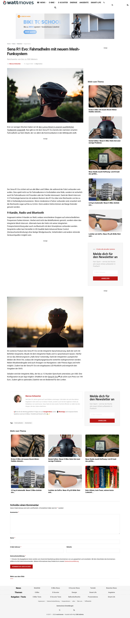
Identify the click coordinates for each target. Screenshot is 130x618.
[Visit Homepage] (18, 2)
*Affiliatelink (87, 601)
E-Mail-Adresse (15, 547)
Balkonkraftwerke (74, 597)
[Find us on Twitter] (112, 5)
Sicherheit (28, 423)
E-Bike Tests (37, 597)
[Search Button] (55, 7)
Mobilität (19, 44)
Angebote (84, 2)
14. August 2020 (28, 64)
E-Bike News (55, 588)
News (42, 2)
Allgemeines (27, 44)
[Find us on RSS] (127, 5)
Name (12, 538)
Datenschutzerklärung (18, 556)
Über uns (79, 601)
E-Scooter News (74, 588)
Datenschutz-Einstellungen (65, 606)
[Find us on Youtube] (124, 5)
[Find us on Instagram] (116, 5)
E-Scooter (63, 2)
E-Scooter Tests (55, 597)
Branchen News (111, 588)
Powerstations (93, 597)
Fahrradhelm (19, 423)
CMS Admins (80, 614)
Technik (93, 588)
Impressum (41, 601)
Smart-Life (96, 2)
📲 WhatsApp (60, 412)
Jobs (73, 601)
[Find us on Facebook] (108, 5)
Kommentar (14, 512)
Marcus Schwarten (15, 64)
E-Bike (51, 2)
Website (69, 547)
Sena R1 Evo (53, 377)
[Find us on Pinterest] (120, 5)
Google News (47, 412)
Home (8, 44)
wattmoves (59, 614)
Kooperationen (66, 601)
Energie (73, 2)
